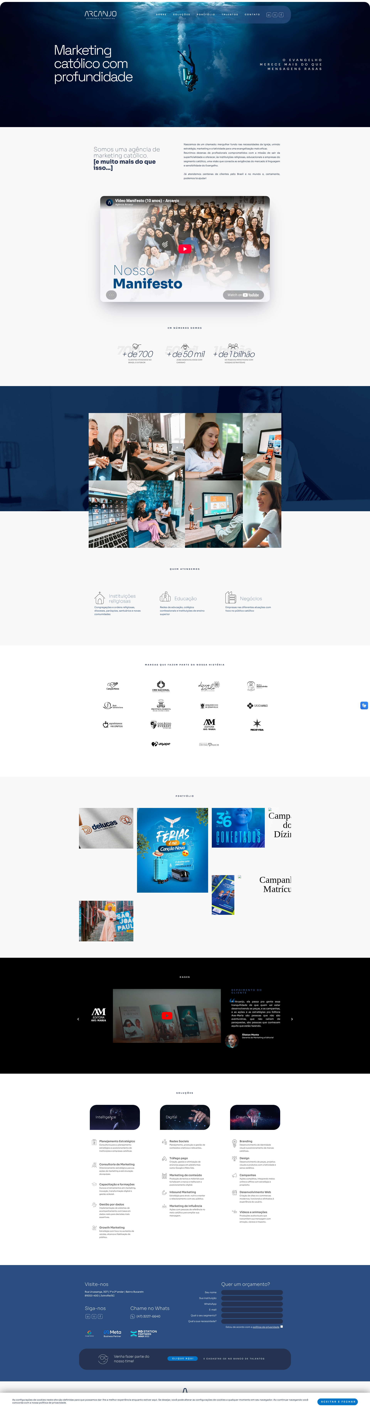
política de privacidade (266, 1327)
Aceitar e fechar (338, 1401)
